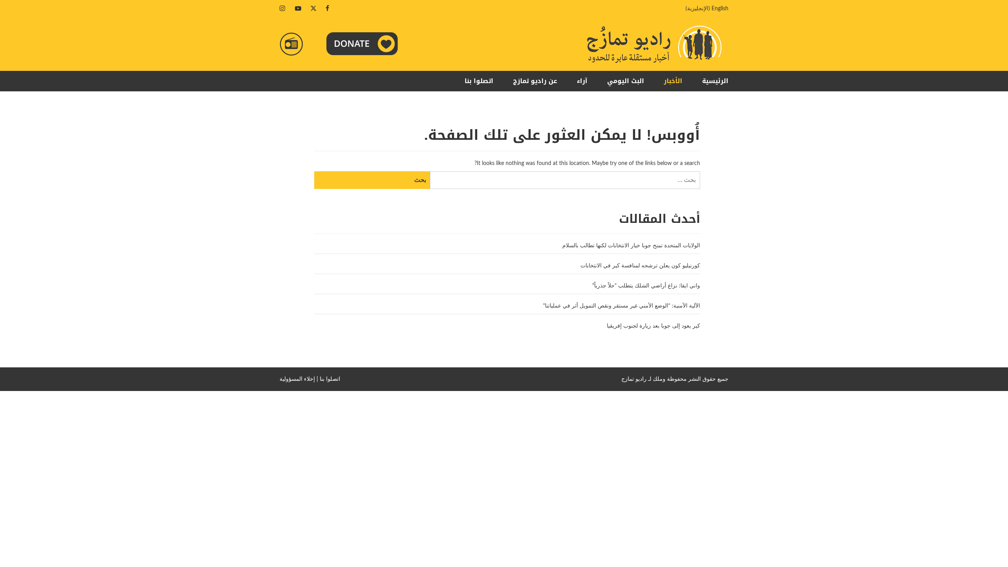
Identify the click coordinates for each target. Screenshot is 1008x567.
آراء (582, 81)
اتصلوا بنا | (328, 379)
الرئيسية (715, 81)
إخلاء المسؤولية (297, 379)
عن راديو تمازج (535, 81)
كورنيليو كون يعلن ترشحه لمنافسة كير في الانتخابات (640, 266)
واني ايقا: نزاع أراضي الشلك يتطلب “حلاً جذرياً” (646, 286)
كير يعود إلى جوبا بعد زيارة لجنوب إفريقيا (653, 326)
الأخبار (673, 81)
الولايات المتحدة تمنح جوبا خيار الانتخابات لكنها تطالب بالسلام (631, 245)
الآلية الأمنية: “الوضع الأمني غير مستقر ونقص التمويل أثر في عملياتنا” (621, 306)
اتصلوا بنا (479, 81)
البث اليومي (625, 81)
